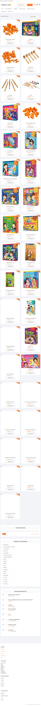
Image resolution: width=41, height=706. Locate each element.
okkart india (35, 704)
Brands (15, 8)
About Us (2, 669)
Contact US (10, 11)
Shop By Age (22, 8)
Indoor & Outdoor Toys (8, 555)
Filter (4, 533)
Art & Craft (6, 550)
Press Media (3, 655)
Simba (5, 573)
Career (2, 653)
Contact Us (2, 651)
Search (30, 5)
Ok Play (5, 571)
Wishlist (2, 668)
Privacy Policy (3, 692)
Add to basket (10, 43)
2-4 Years (5, 579)
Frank (5, 565)
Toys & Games (6, 548)
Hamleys (5, 567)
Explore (5, 563)
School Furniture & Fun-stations (9, 546)
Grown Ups (6, 583)
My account (3, 667)
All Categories (8, 8)
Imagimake (6, 569)
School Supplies (31, 8)
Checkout (2, 666)
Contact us (2, 670)
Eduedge (5, 561)
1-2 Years (5, 577)
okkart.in (27, 704)
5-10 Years (6, 581)
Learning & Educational (8, 557)
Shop (2, 8)
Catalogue (3, 11)
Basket (2, 665)
